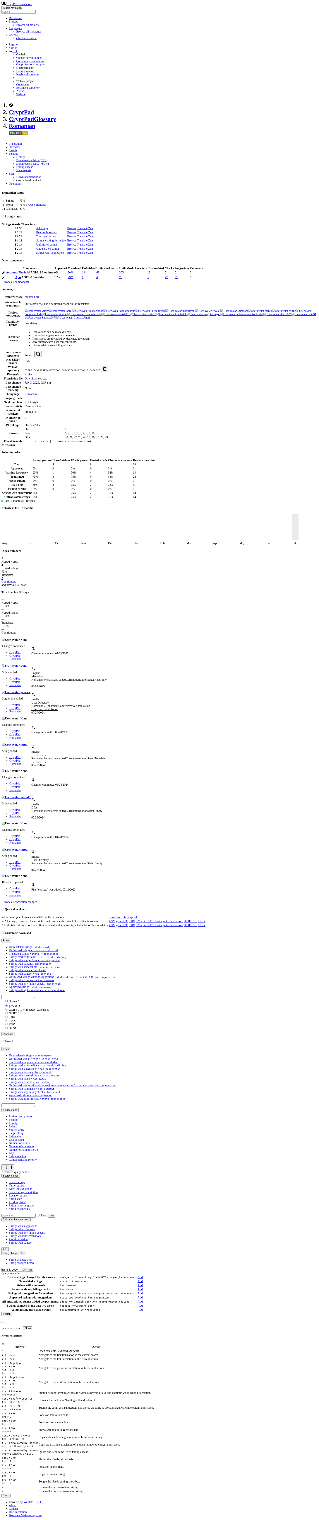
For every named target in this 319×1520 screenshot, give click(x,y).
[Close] (2, 1322)
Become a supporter (28, 87)
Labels (13, 1126)
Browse (30, 204)
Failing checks (24, 166)
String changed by (19, 1208)
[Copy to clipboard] (38, 354)
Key (11, 1153)
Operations (15, 183)
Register (13, 44)
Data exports (23, 170)
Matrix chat (36, 303)
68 (97, 272)
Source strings (17, 1182)
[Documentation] (2, 216)
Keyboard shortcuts (27, 74)
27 (166, 277)
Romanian (22, 125)
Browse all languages (28, 31)
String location (17, 1156)
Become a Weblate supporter (25, 1515)
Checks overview (26, 38)
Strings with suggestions (50, 252)
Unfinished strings (46, 244)
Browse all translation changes (19, 901)
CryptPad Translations (19, 4)
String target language (21, 1205)
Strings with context (20, 1242)
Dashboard (15, 18)
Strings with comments (22, 1229)
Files (11, 173)
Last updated (16, 1139)
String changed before (22, 1262)
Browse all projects (27, 24)
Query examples (10, 1273)
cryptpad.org (32, 296)
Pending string (17, 1202)
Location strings (18, 1195)
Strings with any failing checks (27, 1232)
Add (52, 1215)
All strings (42, 228)
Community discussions (30, 61)
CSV (112, 921)
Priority (13, 1123)
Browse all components (15, 281)
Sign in (13, 47)
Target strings (17, 1185)
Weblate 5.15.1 (32, 1502)
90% (70, 272)
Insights (13, 153)
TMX (139, 921)
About (20, 91)
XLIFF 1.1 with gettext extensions (163, 921)
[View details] (33, 650)
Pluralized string (18, 1239)
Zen (90, 228)
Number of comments (21, 1146)
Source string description (23, 1192)
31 (176, 277)
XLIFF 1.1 (190, 921)
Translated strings (46, 236)
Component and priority (23, 1159)
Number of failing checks (23, 1149)
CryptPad (21, 112)
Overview (14, 147)
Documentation (25, 71)
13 (83, 272)
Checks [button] (13, 34)
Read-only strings (46, 232)
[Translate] (3, 273)
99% (70, 277)
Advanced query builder (15, 1172)
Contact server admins (29, 57)
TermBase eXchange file (123, 917)
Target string (16, 1133)
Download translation (28, 176)
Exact (44, 1215)
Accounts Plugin (16, 272)
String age (15, 1136)
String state (15, 1198)
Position (13, 1119)
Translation (15, 143)
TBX (132, 921)
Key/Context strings (20, 1188)
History (20, 157)
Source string (16, 1129)
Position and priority (20, 1116)
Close (28, 1328)
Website (20, 94)
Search (13, 150)
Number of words (19, 1143)
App (18, 277)
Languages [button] (15, 28)
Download (31, 378)
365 (121, 272)
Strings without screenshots (25, 1236)
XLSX (201, 921)
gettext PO (122, 921)
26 (120, 277)
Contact (13, 1508)
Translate (40, 204)
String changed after (20, 1259)
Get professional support (30, 64)
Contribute (22, 84)
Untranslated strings (47, 248)
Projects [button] (13, 21)
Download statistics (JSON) (32, 163)
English (35, 673)
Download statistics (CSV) (31, 160)
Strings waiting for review (51, 240)
